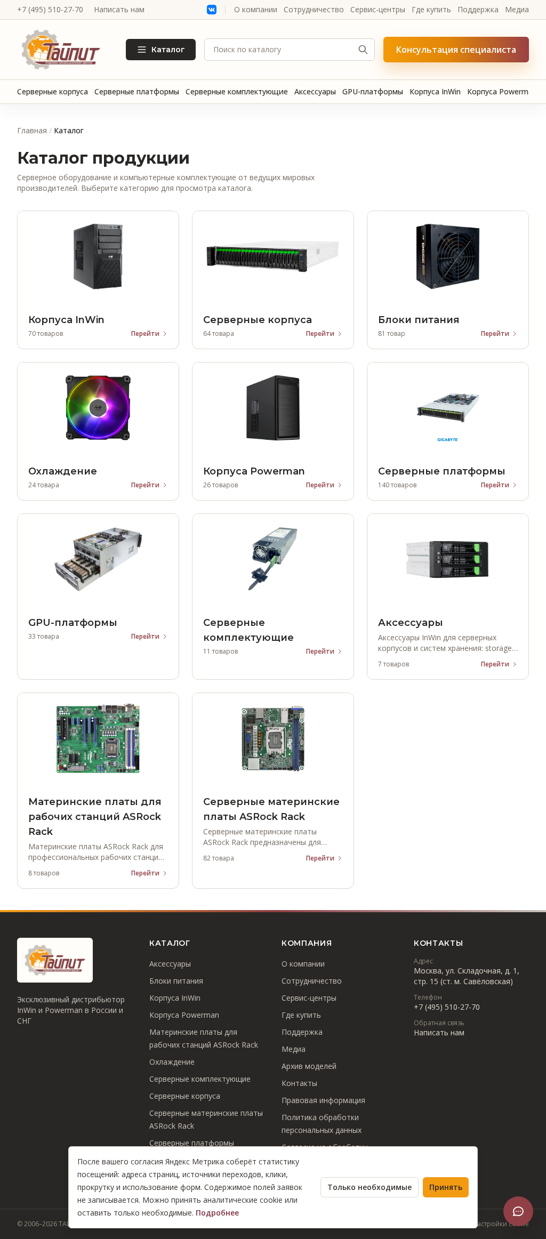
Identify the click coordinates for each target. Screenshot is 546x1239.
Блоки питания (176, 981)
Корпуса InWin (435, 91)
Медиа (517, 9)
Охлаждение (172, 1062)
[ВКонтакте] (211, 9)
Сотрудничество (314, 9)
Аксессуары (315, 91)
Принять (445, 1187)
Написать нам (119, 9)
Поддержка (478, 9)
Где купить (431, 9)
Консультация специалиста (456, 49)
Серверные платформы (136, 91)
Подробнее (217, 1213)
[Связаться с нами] (518, 1211)
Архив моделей (309, 1066)
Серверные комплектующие (237, 91)
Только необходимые (369, 1187)
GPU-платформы (372, 91)
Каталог (168, 49)
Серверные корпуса (52, 91)
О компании (255, 9)
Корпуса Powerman (502, 91)
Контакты (299, 1083)
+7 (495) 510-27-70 (50, 9)
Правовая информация (323, 1100)
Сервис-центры (377, 9)
